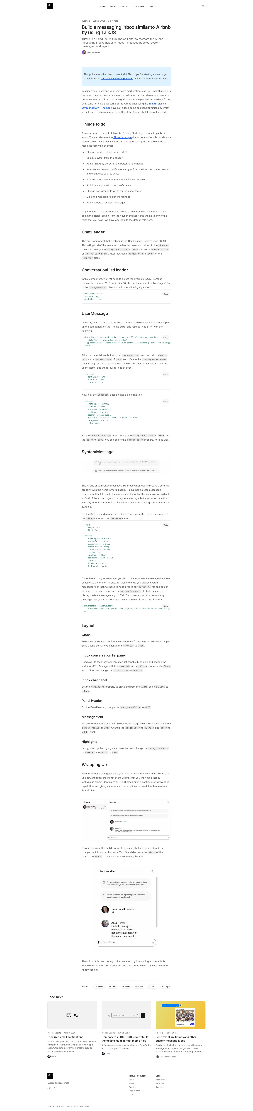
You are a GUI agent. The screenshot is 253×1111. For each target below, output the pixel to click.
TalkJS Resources (62, 1106)
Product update (54, 1033)
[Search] (203, 6)
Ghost (86, 1106)
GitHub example (122, 137)
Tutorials (86, 20)
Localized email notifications (65, 1037)
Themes (105, 107)
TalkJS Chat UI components (117, 78)
